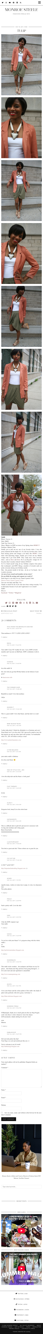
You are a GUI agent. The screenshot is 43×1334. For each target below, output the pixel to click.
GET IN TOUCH (19, 1327)
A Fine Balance (12, 750)
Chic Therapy (12, 786)
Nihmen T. (10, 707)
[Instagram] (6, 3)
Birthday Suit (9, 612)
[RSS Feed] (20, 3)
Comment (4, 1068)
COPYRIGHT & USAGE (28, 1328)
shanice (10, 661)
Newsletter (37, 1327)
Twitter (22, 1293)
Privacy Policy (14, 1328)
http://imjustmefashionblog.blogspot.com (13, 868)
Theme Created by (21, 1331)
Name (3, 1090)
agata (9, 984)
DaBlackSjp (11, 1032)
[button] (40, 2)
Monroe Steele (12, 1006)
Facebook (22, 1309)
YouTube (22, 1320)
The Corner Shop (13, 687)
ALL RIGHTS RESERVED (27, 1325)
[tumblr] (27, 602)
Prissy (9, 899)
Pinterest (22, 1315)
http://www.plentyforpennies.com (11, 740)
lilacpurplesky (13, 842)
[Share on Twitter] (13, 606)
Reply (5, 637)
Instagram (22, 1299)
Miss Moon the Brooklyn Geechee (20, 626)
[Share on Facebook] (10, 606)
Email (3, 1097)
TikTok (22, 1304)
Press (28, 1327)
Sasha (9, 934)
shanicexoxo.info (7, 677)
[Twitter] (2, 3)
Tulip (21, 31)
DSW (26, 27)
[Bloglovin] (24, 602)
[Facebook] (13, 3)
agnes (9, 878)
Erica (9, 643)
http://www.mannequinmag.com (10, 974)
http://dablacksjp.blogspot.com (10, 1046)
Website (3, 1105)
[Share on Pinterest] (15, 606)
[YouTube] (10, 3)
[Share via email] (7, 606)
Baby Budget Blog (14, 723)
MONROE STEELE (21, 9)
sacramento (11, 819)
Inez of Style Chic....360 (15, 770)
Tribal (36, 612)
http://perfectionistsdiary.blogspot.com (12, 950)
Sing (8, 915)
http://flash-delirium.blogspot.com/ (11, 996)
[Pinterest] (13, 602)
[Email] (37, 602)
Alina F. (10, 803)
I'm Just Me (11, 858)
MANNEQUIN (11, 960)
